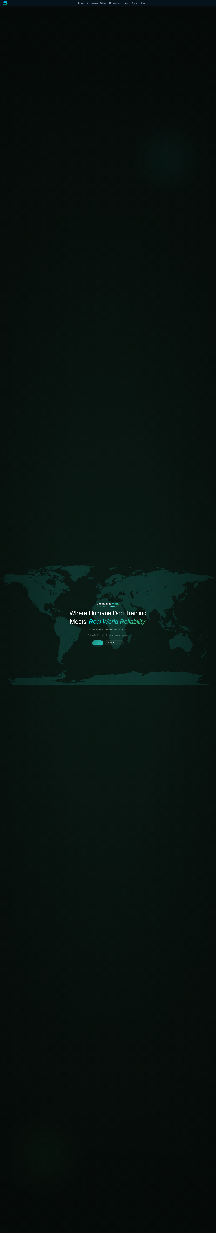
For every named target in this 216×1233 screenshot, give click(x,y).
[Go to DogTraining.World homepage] (5, 3)
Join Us (98, 643)
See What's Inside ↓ (114, 643)
